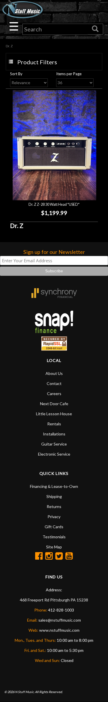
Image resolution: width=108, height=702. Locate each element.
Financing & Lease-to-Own (54, 486)
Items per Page (69, 73)
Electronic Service (54, 454)
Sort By (16, 73)
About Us (54, 373)
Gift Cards (54, 526)
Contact (54, 383)
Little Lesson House (54, 413)
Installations (54, 433)
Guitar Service (54, 443)
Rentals (54, 423)
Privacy (54, 516)
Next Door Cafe (54, 403)
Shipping (54, 496)
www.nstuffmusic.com (59, 630)
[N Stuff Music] (22, 10)
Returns (54, 506)
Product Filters (37, 61)
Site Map (54, 546)
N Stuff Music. (24, 692)
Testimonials (54, 536)
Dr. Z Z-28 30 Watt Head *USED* (54, 204)
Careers (54, 393)
